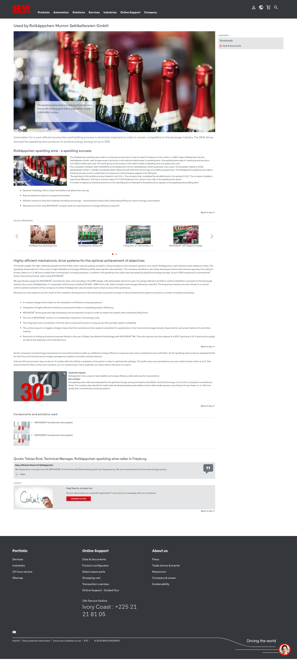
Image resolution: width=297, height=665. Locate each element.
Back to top (206, 212)
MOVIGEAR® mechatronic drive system (53, 422)
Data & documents (232, 45)
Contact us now (78, 498)
